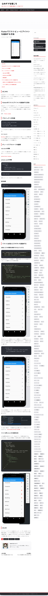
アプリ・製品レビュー (38, 131)
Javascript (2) (37, 262)
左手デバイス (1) (41, 461)
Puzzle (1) (41, 294)
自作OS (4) (36, 502)
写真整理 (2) (42, 453)
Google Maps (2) (37, 245)
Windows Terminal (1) (38, 351)
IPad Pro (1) (36, 260)
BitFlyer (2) (36, 196)
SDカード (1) (40, 309)
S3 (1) (35, 309)
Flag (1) (40, 223)
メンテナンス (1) (37, 444)
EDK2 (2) (35, 221)
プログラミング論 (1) (37, 436)
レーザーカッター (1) (37, 451)
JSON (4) (35, 265)
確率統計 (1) (36, 495)
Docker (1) (36, 213)
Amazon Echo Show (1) (38, 179)
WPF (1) (42, 353)
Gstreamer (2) (37, 253)
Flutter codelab (7, 113)
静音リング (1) (36, 515)
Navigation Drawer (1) (38, 282)
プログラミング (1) (37, 431)
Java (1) (41, 260)
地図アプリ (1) (41, 458)
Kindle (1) (42, 267)
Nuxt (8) (35, 287)
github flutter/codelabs (6, 156)
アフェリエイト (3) (37, 363)
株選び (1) (41, 485)
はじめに (4, 63)
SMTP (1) (41, 316)
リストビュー (12, 539)
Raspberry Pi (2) (37, 302)
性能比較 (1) (42, 466)
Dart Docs (3, 136)
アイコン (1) (36, 360)
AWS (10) (35, 194)
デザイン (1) (41, 402)
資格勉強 (35, 154)
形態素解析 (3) (36, 463)
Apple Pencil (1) (41, 189)
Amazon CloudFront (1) (38, 174)
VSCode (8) (36, 338)
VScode (35, 124)
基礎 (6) (35, 461)
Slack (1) (36, 316)
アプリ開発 (10, 37)
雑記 (34, 156)
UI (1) (35, 336)
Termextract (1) (37, 328)
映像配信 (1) (36, 478)
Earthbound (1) (37, 216)
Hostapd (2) (36, 255)
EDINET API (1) (42, 218)
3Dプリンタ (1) (36, 169)
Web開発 (35, 129)
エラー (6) (36, 368)
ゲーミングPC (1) (37, 387)
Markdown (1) (36, 277)
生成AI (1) (35, 493)
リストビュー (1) (37, 446)
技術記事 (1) (42, 471)
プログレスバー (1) (37, 439)
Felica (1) (40, 221)
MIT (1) (35, 279)
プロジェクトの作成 (6, 68)
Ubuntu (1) (42, 333)
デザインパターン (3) (37, 404)
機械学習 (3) (36, 488)
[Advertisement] (24, 20)
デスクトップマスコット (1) (38, 407)
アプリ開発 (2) (41, 365)
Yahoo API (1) (36, 358)
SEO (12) (35, 311)
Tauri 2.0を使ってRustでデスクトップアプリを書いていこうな (40, 74)
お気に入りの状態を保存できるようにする (12, 82)
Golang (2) (36, 233)
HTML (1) (42, 255)
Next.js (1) (36, 284)
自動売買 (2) (36, 505)
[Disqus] (16, 574)
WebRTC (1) (36, 343)
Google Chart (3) (37, 240)
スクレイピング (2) (37, 395)
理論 (34, 149)
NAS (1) (39, 279)
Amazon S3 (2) (36, 182)
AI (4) (42, 169)
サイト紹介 (36, 145)
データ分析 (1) (36, 417)
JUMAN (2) (41, 265)
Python (35, 119)
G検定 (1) (43, 253)
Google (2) (36, 238)
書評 (34, 147)
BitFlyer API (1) (37, 199)
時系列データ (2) (37, 480)
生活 (34, 152)
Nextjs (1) (42, 284)
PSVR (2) (35, 294)
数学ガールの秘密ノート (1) (38, 475)
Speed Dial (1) (36, 321)
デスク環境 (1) (36, 409)
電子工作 (35, 159)
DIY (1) (43, 211)
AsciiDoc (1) (36, 191)
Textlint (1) (36, 331)
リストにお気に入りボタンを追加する (10, 80)
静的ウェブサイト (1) (37, 512)
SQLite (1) (36, 324)
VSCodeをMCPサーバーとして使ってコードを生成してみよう (39, 60)
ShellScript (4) (37, 314)
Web (34, 126)
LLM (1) (40, 272)
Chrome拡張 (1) (37, 201)
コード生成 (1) (36, 392)
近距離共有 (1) (40, 510)
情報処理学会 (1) (37, 468)
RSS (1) (43, 306)
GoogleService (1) (37, 248)
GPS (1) (35, 250)
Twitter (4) (36, 333)
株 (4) (43, 483)
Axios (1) (40, 194)
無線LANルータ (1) (37, 490)
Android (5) (36, 184)
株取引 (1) (35, 485)
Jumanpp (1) (36, 267)
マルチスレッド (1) (37, 441)
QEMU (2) (41, 297)
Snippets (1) (36, 319)
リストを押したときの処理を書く (10, 84)
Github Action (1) (37, 228)
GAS (34, 110)
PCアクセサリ (37, 117)
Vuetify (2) (36, 341)
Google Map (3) (37, 243)
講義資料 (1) (36, 507)
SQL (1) (42, 321)
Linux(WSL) (36, 115)
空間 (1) (41, 495)
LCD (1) (41, 270)
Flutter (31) (36, 226)
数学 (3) (40, 473)
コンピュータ (36, 142)
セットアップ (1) (37, 397)
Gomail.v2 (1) (36, 235)
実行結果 (4, 77)
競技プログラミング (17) (38, 498)
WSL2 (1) (40, 355)
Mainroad (27, 593)
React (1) (36, 304)
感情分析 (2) (36, 471)
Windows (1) (36, 348)
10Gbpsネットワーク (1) (38, 167)
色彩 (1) (41, 505)
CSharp (35, 108)
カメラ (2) (36, 375)
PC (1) (41, 289)
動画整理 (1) (41, 456)
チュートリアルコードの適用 (8, 70)
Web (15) (41, 341)
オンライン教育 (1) (37, 373)
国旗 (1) (35, 458)
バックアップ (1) (37, 422)
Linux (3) (35, 272)
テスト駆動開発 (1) (37, 400)
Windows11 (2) (36, 353)
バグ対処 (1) (36, 419)
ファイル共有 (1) (37, 424)
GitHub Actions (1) (37, 231)
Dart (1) (41, 208)
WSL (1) (35, 355)
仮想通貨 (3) (36, 453)
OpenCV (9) (36, 289)
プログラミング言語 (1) (38, 434)
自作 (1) (40, 500)
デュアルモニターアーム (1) (38, 414)
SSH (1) (35, 326)
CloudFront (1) (37, 206)
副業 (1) (35, 456)
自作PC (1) (41, 502)
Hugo (24, 593)
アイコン (17, 539)
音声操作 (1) (36, 517)
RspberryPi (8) (37, 306)
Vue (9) (41, 338)
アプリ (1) (35, 365)
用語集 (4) (41, 493)
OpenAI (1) (41, 287)
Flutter (5, 539)
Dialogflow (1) (37, 211)
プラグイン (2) (36, 429)
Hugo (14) (36, 257)
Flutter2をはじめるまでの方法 (13, 429)
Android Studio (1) (37, 186)
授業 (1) (35, 473)
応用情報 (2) (36, 466)
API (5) (35, 189)
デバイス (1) (36, 412)
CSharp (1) (36, 208)
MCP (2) (42, 277)
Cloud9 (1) (36, 204)
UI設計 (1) (39, 336)
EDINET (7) (36, 218)
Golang (35, 112)
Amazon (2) (36, 172)
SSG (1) (41, 324)
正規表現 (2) (42, 488)
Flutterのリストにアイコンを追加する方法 (11, 66)
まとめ (3, 86)
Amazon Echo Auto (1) (38, 177)
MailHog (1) (41, 275)
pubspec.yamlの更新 (7, 75)
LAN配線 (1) (36, 270)
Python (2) (36, 297)
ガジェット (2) (36, 380)
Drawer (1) (42, 213)
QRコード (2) (36, 299)
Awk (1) (42, 191)
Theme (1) (42, 331)
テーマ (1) (35, 402)
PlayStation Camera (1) (38, 292)
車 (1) (35, 510)
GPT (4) (40, 250)
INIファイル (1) (42, 257)
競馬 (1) (35, 500)
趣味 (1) (41, 507)
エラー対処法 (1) (37, 370)
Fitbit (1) (36, 223)
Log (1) (35, 275)
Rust (35, 122)
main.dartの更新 (6, 73)
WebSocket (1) (37, 346)
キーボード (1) (36, 382)
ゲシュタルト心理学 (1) (38, 385)
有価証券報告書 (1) (37, 483)
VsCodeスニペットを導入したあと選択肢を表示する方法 (39, 83)
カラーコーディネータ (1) (38, 377)
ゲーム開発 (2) (36, 390)
